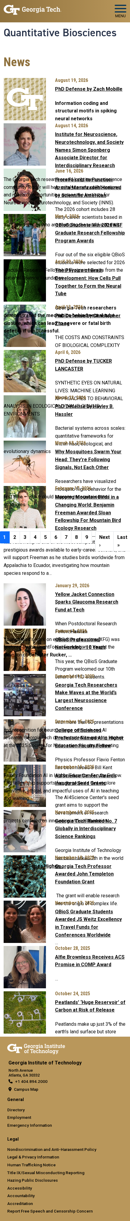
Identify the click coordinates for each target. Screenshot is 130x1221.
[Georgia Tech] (36, 1047)
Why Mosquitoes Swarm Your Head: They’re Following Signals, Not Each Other (88, 459)
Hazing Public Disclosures (32, 1180)
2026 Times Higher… (39, 866)
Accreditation (20, 1203)
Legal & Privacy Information (33, 1157)
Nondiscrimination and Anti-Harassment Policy (51, 1149)
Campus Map (26, 1089)
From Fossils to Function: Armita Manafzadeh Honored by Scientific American (88, 187)
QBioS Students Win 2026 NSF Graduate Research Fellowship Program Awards (90, 232)
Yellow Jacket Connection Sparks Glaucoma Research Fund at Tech (86, 602)
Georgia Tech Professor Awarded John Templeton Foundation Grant (84, 874)
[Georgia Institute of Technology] (32, 8)
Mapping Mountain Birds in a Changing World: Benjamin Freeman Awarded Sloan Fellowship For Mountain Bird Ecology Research (88, 512)
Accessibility (19, 1188)
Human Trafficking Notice (31, 1164)
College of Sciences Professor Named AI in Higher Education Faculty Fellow (89, 738)
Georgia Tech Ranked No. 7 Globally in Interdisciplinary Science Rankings (86, 828)
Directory (16, 1109)
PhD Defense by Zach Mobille (88, 89)
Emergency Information (29, 1125)
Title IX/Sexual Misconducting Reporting (45, 1172)
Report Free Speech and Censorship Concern (50, 1211)
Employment (19, 1117)
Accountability (21, 1195)
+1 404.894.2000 (31, 1081)
